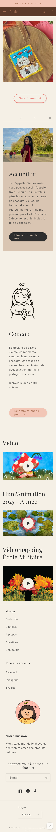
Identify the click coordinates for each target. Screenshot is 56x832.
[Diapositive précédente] (21, 118)
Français (26, 814)
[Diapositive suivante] (35, 118)
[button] (4, 11)
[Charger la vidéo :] (28, 466)
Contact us (12, 650)
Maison (10, 611)
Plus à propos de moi (26, 237)
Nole (17, 828)
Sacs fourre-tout (30, 98)
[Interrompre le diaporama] (50, 118)
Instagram (12, 680)
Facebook (12, 672)
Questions (12, 642)
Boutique (11, 626)
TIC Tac (10, 687)
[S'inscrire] (46, 777)
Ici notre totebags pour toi (26, 412)
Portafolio (12, 619)
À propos (11, 634)
